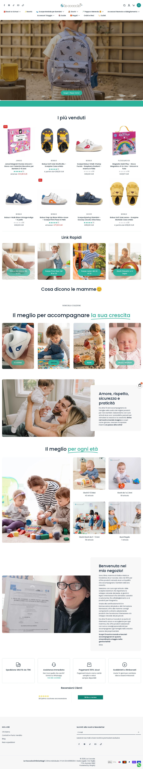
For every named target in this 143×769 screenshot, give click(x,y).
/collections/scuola (7, 21)
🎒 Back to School (11, 12)
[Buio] (139, 5)
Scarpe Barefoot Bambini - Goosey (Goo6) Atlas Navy (89, 218)
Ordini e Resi (89, 15)
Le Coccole (90, 759)
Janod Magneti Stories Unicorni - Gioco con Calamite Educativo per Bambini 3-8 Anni (19, 166)
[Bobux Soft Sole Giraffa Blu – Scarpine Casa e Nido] (54, 140)
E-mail (80, 732)
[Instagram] (9, 5)
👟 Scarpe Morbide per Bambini (49, 12)
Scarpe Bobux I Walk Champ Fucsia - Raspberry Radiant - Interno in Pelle (89, 166)
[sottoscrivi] (138, 732)
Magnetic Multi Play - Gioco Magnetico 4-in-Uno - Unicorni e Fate (124, 166)
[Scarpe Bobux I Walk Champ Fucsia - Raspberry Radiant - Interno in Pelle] (89, 140)
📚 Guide (62, 15)
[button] (36, 727)
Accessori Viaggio (44, 15)
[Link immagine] (18, 261)
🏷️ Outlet (102, 15)
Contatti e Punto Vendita (12, 735)
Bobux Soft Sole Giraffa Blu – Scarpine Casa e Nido (54, 165)
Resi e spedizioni (8, 742)
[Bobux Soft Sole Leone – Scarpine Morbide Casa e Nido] (124, 194)
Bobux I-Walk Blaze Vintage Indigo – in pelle (18, 218)
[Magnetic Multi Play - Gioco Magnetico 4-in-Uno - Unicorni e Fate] (124, 140)
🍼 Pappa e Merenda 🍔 (91, 12)
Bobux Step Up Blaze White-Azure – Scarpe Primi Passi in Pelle (54, 218)
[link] (18, 272)
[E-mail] (18, 5)
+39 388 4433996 (54, 678)
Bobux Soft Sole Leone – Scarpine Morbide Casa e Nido (124, 218)
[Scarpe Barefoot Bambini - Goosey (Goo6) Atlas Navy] (89, 194)
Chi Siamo (6, 732)
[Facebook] (4, 5)
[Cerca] (124, 5)
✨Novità (28, 12)
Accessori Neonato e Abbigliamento (122, 12)
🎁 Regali (74, 15)
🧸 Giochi (72, 12)
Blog (3, 739)
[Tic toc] (13, 5)
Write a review (90, 697)
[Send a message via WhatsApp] (139, 765)
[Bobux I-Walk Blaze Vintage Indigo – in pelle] (19, 194)
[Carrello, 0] (133, 5)
